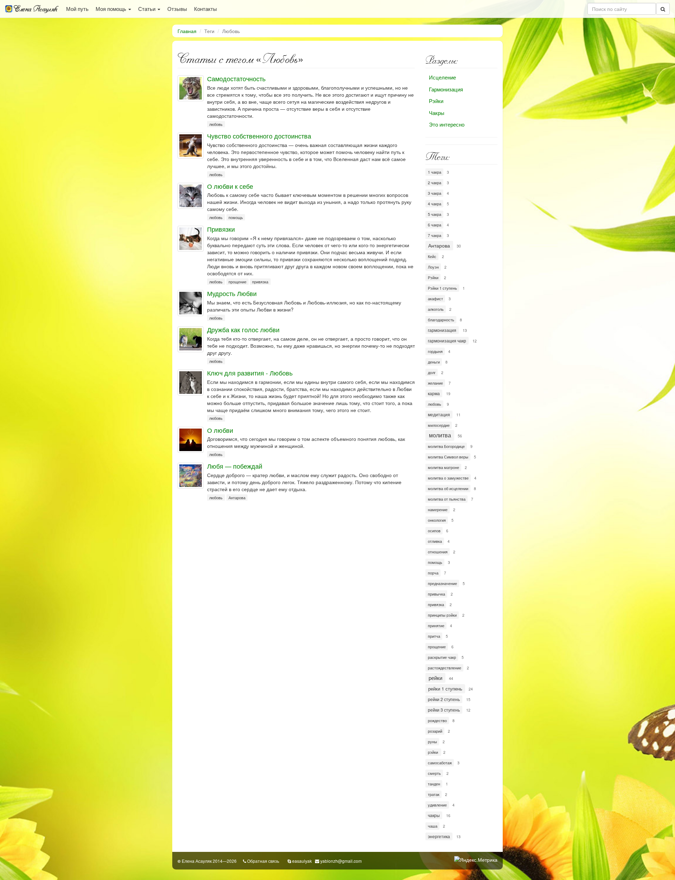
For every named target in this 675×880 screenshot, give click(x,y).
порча (433, 573)
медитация (439, 414)
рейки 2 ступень (444, 699)
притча (434, 636)
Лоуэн (433, 267)
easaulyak (302, 861)
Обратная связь (263, 861)
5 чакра (434, 214)
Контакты (205, 8)
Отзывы (177, 8)
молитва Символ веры (448, 457)
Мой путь (77, 8)
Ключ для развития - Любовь (249, 372)
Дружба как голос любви (243, 329)
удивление (437, 805)
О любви (220, 430)
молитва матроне (443, 467)
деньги (434, 362)
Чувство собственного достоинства (259, 135)
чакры (434, 815)
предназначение (442, 583)
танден (434, 783)
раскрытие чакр (442, 657)
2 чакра (434, 182)
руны (432, 741)
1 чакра (434, 172)
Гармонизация (446, 89)
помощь (236, 217)
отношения (438, 551)
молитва (440, 435)
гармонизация (442, 330)
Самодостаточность (236, 78)
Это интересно (446, 124)
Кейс (432, 256)
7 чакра (434, 235)
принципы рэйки (442, 615)
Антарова (237, 497)
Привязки (221, 228)
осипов (434, 530)
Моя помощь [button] (112, 8)
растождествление (444, 667)
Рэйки (436, 100)
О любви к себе (230, 186)
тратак (433, 794)
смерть (434, 773)
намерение (438, 509)
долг (432, 372)
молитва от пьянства (446, 499)
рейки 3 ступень (444, 710)
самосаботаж (440, 762)
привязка (260, 281)
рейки (435, 677)
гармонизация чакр (447, 340)
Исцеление (442, 77)
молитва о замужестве (448, 478)
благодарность (441, 319)
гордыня (435, 351)
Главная (187, 30)
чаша (432, 826)
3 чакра (434, 193)
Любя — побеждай (234, 465)
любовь (216, 124)
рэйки (433, 752)
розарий (435, 731)
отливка (435, 541)
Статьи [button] (147, 8)
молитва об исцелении (448, 488)
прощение (237, 281)
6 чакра (434, 224)
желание (435, 383)
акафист (435, 298)
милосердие (439, 425)
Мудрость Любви (232, 293)
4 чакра (434, 203)
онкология (437, 520)
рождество (437, 720)
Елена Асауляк (34, 9)
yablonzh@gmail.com (341, 861)
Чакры (436, 112)
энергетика (439, 836)
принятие (436, 625)
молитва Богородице (446, 446)
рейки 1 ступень (445, 688)
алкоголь (436, 309)
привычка (436, 594)
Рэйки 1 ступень (442, 288)
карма (434, 393)
